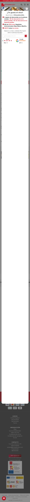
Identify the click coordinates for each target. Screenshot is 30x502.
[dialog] (15, 251)
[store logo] (7, 5)
